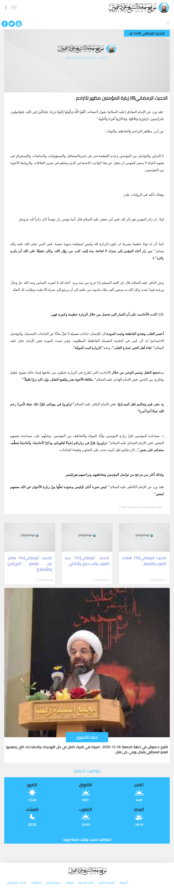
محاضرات (35, 882)
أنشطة (123, 882)
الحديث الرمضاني (16, 882)
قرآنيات (69, 882)
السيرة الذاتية (106, 882)
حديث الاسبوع (87, 737)
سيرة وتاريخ (53, 882)
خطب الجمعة (85, 882)
